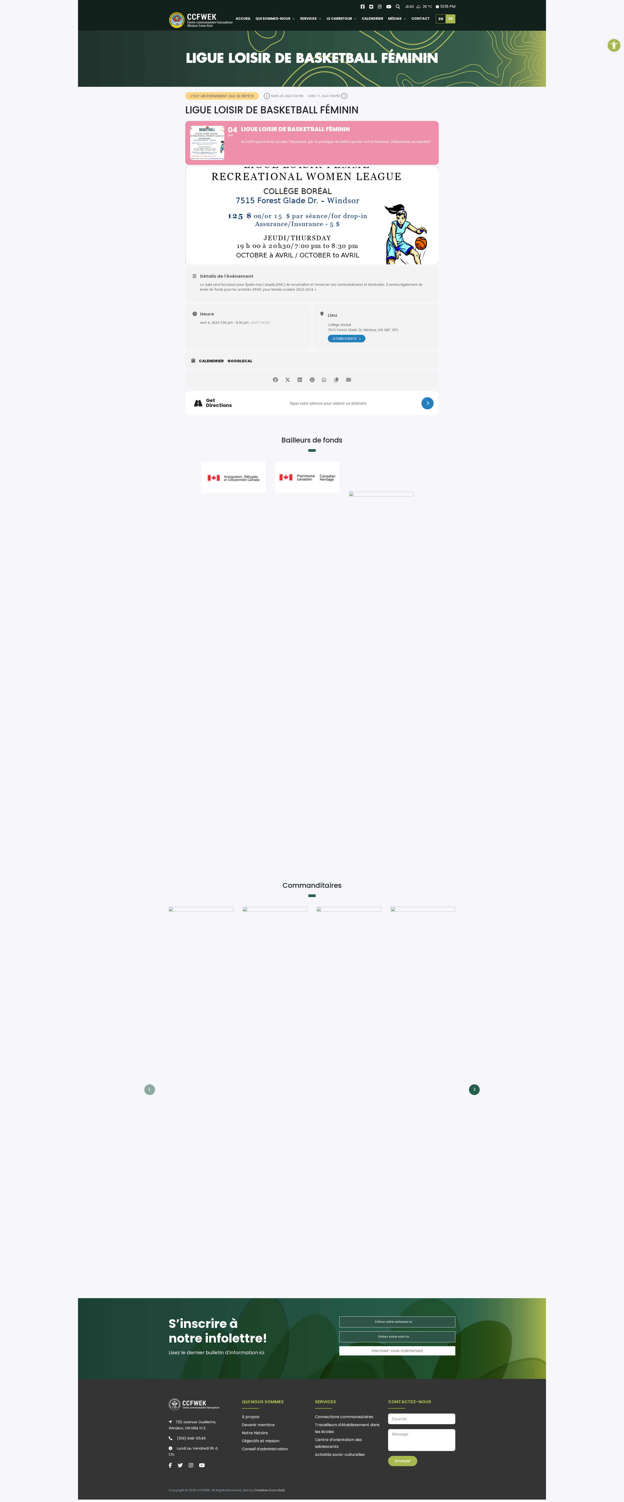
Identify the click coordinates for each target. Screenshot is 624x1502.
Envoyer (402, 1461)
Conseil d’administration (265, 1449)
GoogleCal (239, 361)
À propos (250, 1417)
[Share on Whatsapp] (324, 380)
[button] (614, 45)
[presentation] (149, 1089)
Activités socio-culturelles (340, 1454)
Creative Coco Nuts (269, 1490)
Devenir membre (258, 1425)
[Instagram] (380, 6)
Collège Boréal (339, 324)
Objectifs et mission (260, 1441)
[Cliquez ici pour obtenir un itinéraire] (427, 403)
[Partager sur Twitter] (288, 380)
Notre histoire (255, 1433)
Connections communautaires (344, 1417)
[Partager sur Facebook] (275, 380)
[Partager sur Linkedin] (300, 380)
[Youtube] (388, 6)
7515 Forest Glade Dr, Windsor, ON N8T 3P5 (363, 329)
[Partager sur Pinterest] (312, 380)
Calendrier (211, 361)
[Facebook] (363, 6)
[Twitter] (371, 6)
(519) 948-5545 (191, 1438)
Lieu (332, 315)
